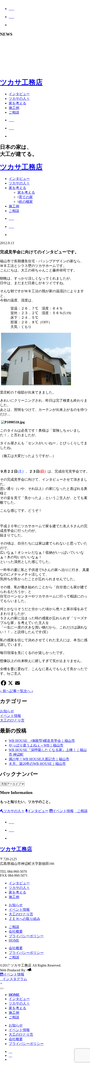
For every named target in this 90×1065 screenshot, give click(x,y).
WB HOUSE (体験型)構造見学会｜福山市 (42, 741)
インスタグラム (15, 979)
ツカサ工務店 (21, 82)
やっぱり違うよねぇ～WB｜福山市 (36, 745)
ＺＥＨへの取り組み (24, 919)
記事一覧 (17, 691)
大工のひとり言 (12, 720)
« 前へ (5, 691)
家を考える (17, 103)
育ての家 (26, 197)
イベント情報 (10, 716)
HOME (14, 940)
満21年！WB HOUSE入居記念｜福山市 (39, 759)
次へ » (28, 691)
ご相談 (14, 112)
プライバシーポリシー (26, 936)
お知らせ (7, 711)
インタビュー (19, 94)
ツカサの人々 (19, 98)
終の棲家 (26, 201)
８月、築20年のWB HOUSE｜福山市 (37, 763)
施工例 (14, 108)
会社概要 (16, 931)
